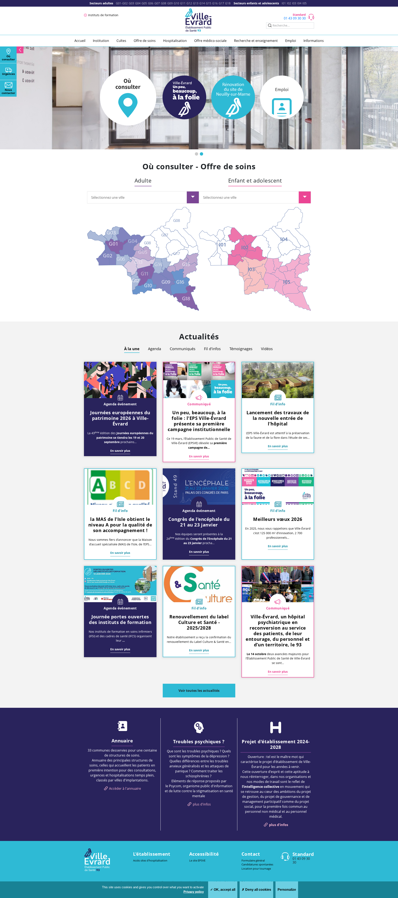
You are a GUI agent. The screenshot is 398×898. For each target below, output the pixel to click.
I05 (304, 3)
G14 (202, 3)
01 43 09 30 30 (295, 18)
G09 (170, 3)
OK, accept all (224, 889)
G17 (221, 3)
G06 (150, 3)
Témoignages (240, 348)
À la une (132, 348)
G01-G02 (122, 3)
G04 (138, 3)
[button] (196, 154)
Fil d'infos (212, 348)
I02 (289, 3)
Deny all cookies (257, 889)
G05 (144, 3)
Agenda (154, 348)
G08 (163, 3)
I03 (294, 3)
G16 (215, 3)
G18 (228, 3)
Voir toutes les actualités (199, 690)
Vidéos (267, 348)
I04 (299, 3)
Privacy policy (193, 891)
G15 (208, 3)
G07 (157, 3)
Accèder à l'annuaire (125, 788)
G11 (183, 3)
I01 (284, 3)
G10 (176, 3)
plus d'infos (202, 804)
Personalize (287, 889)
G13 (195, 3)
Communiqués (182, 348)
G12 (189, 3)
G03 (131, 3)
